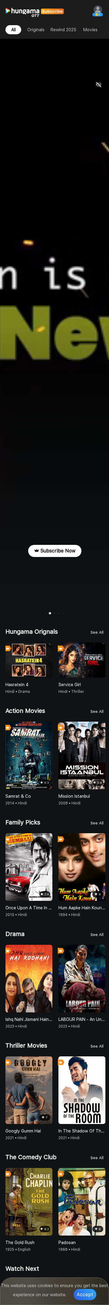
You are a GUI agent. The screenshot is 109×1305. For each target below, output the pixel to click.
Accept (85, 1294)
